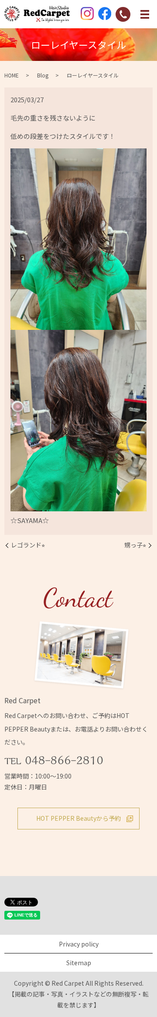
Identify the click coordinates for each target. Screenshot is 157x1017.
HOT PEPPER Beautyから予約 (78, 818)
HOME (11, 75)
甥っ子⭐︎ (135, 545)
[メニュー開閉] (144, 14)
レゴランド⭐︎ (28, 545)
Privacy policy (79, 944)
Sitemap (78, 962)
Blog (42, 75)
